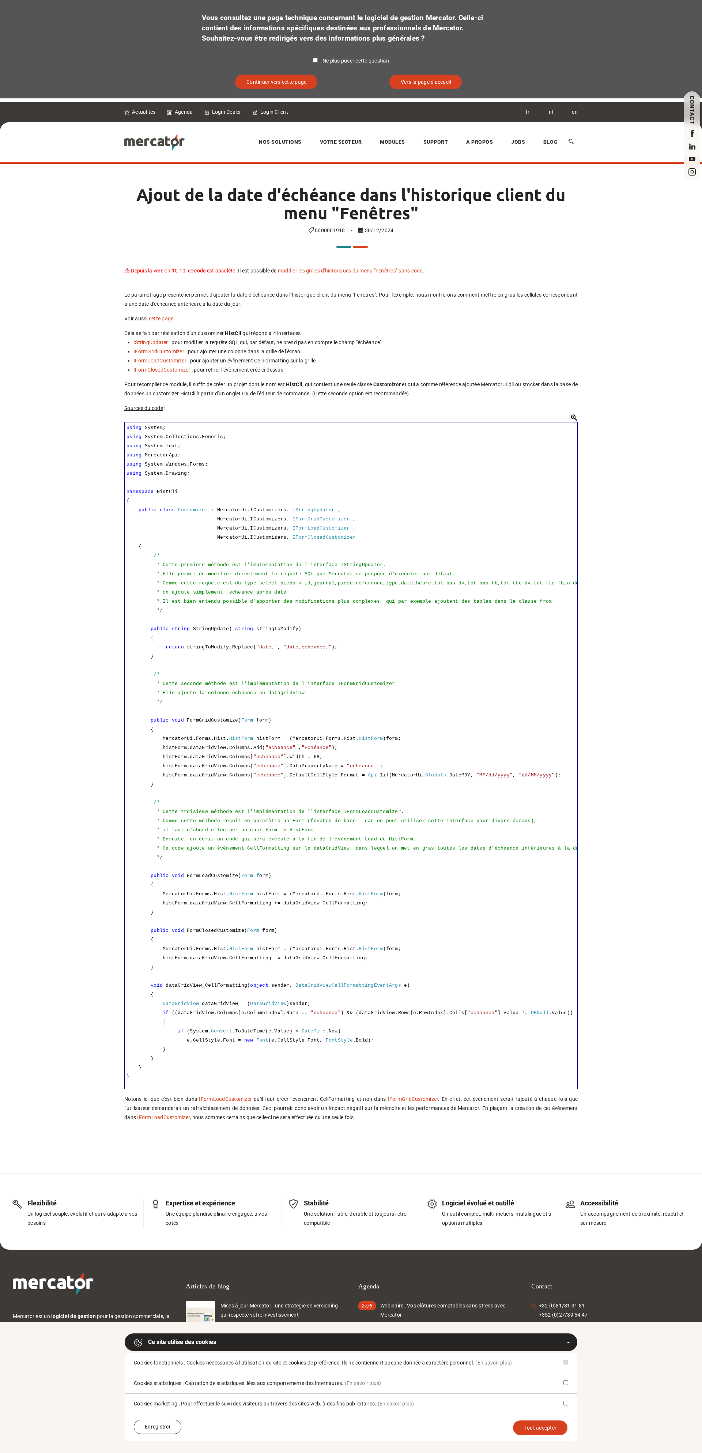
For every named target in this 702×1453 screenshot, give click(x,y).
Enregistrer (158, 1427)
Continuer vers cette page (276, 82)
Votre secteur (341, 142)
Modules (392, 142)
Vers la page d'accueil (426, 82)
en (575, 112)
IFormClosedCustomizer (161, 370)
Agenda (184, 112)
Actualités (144, 112)
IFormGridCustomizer (158, 351)
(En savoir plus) (493, 1363)
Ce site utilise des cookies (182, 1342)
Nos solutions (280, 142)
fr (528, 112)
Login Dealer (226, 112)
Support (435, 142)
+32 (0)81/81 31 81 (562, 1306)
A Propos (479, 142)
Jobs (518, 142)
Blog (550, 142)
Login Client (274, 112)
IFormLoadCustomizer (159, 361)
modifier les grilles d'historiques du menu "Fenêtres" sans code (350, 271)
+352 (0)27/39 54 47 (563, 1315)
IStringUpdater (150, 342)
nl (551, 112)
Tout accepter (540, 1428)
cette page (161, 318)
